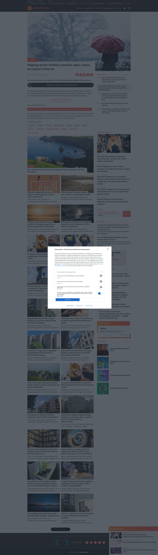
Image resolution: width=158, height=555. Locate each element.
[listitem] (79, 272)
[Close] (108, 249)
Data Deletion (70, 305)
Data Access (79, 305)
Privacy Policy (89, 305)
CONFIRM (68, 299)
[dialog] (80, 277)
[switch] (100, 276)
